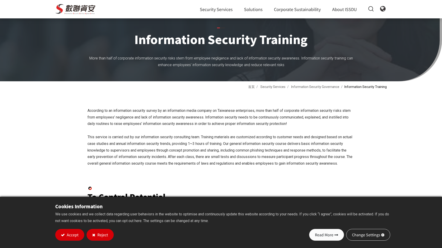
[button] (368, 9)
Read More (324, 234)
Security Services (272, 87)
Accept (72, 234)
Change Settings (366, 234)
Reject (102, 234)
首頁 (251, 87)
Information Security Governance (315, 87)
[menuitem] (297, 9)
